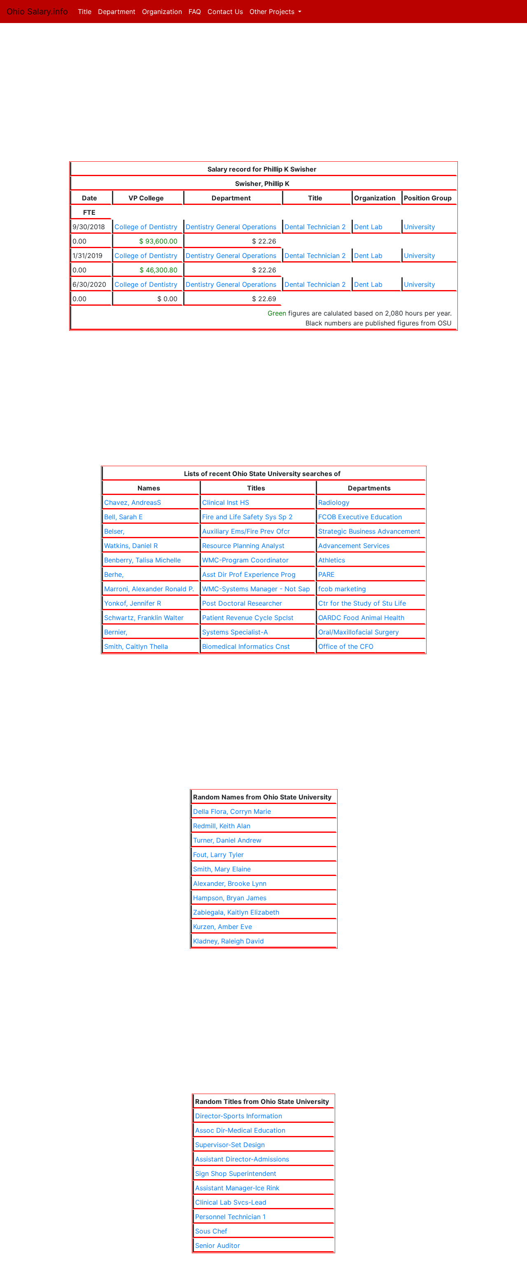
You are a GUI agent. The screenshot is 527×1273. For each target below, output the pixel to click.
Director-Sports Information (238, 1116)
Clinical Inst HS (225, 502)
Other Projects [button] (273, 11)
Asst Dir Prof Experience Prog (249, 574)
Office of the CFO (345, 646)
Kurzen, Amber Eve (222, 926)
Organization (162, 11)
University (419, 227)
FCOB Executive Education (360, 517)
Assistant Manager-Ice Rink (237, 1188)
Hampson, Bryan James (229, 898)
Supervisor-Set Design (230, 1145)
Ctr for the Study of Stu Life (362, 603)
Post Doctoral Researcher (242, 603)
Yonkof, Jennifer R (132, 603)
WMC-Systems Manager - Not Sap (256, 589)
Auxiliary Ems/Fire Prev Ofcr (246, 531)
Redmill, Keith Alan (221, 826)
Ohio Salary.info (37, 11)
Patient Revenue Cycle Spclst (248, 617)
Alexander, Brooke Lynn (229, 883)
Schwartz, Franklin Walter (144, 617)
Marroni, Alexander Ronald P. (149, 589)
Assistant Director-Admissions (242, 1159)
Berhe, (114, 574)
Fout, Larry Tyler (218, 854)
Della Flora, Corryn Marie (232, 811)
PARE (326, 574)
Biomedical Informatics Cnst (246, 646)
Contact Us (225, 11)
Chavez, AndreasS (132, 502)
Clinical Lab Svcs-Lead (230, 1202)
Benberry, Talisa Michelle (142, 560)
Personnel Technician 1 (230, 1217)
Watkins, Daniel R (131, 545)
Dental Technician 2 (315, 227)
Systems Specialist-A (235, 632)
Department (116, 11)
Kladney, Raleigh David (228, 941)
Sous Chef (211, 1231)
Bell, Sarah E (123, 517)
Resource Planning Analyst (243, 545)
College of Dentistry (145, 227)
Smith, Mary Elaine (222, 869)
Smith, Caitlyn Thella (136, 646)
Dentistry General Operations (231, 227)
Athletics (331, 560)
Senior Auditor (217, 1245)
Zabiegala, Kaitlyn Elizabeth (236, 912)
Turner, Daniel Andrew (227, 840)
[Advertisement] (263, 93)
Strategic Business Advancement (369, 531)
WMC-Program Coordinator (245, 560)
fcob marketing (342, 589)
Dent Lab (368, 227)
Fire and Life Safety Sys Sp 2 (247, 517)
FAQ (195, 11)
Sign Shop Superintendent (235, 1173)
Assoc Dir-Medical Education (240, 1130)
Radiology (334, 502)
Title (86, 11)
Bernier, (115, 632)
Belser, (114, 531)
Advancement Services (353, 545)
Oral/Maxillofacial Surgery (358, 632)
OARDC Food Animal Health (361, 617)
